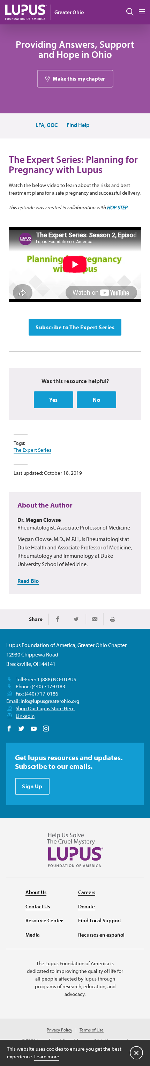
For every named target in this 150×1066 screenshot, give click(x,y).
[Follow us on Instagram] (46, 729)
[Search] (130, 12)
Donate (86, 906)
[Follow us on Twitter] (21, 729)
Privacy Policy (59, 1030)
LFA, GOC (47, 125)
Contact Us (37, 906)
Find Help (78, 125)
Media (32, 934)
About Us (35, 892)
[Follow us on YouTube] (34, 729)
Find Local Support (99, 920)
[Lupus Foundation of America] (26, 12)
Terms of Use (92, 1030)
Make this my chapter (79, 78)
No (96, 399)
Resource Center (44, 920)
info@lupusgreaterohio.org (50, 701)
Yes (53, 399)
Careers (86, 892)
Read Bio (28, 580)
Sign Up (32, 786)
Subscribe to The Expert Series (75, 327)
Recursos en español (101, 934)
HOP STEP (117, 207)
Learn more (46, 1056)
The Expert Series (32, 449)
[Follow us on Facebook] (9, 729)
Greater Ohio (69, 12)
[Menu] (142, 12)
